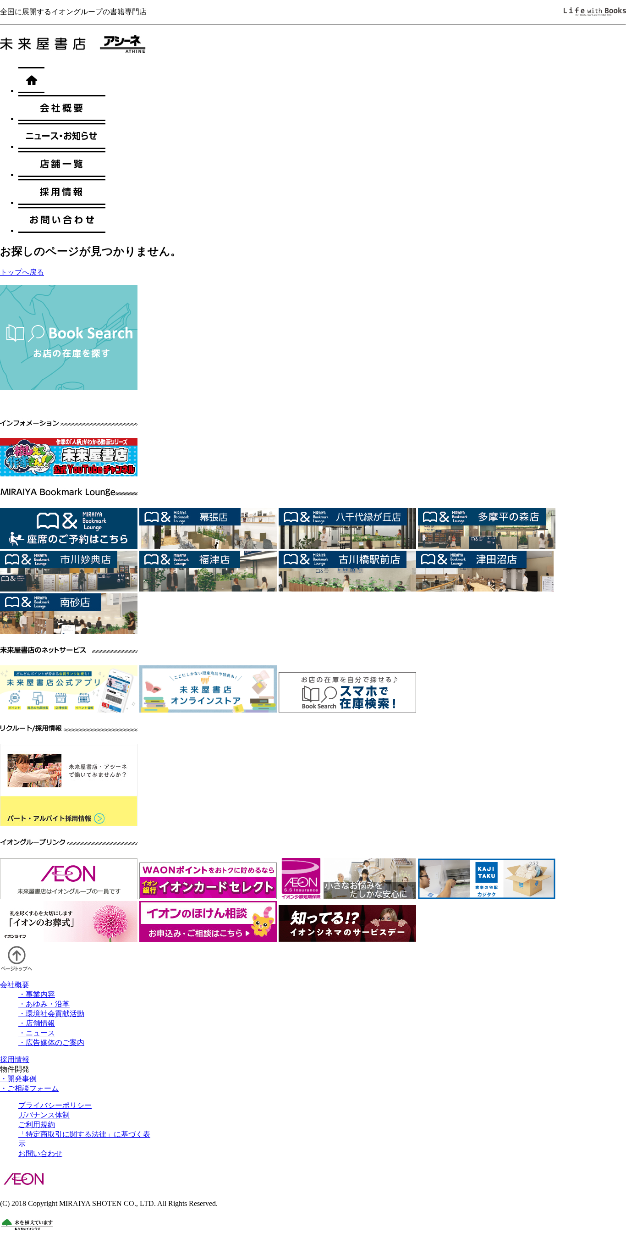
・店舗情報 (36, 1023)
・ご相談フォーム (29, 1088)
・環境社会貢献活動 (51, 1013)
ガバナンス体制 (44, 1115)
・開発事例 (18, 1079)
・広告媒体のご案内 (51, 1042)
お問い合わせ (40, 1153)
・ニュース (36, 1033)
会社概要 (14, 985)
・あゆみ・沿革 (44, 1004)
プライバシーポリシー (55, 1105)
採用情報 (14, 1059)
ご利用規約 (36, 1124)
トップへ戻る (22, 272)
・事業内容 (36, 994)
